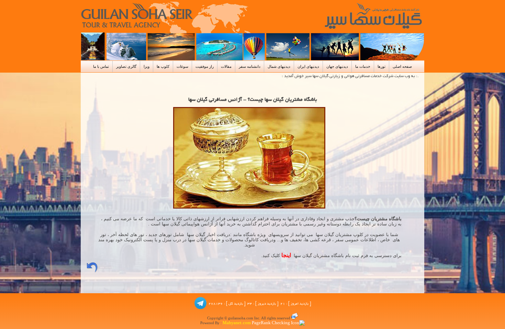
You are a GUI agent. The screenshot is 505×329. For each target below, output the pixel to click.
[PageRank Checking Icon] (278, 323)
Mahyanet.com (236, 323)
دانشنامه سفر (249, 66)
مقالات (226, 66)
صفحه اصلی (402, 66)
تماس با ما (101, 66)
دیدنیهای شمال (279, 66)
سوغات (182, 66)
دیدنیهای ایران (308, 66)
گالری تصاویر (126, 66)
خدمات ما (362, 66)
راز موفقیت (204, 66)
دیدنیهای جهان (337, 66)
